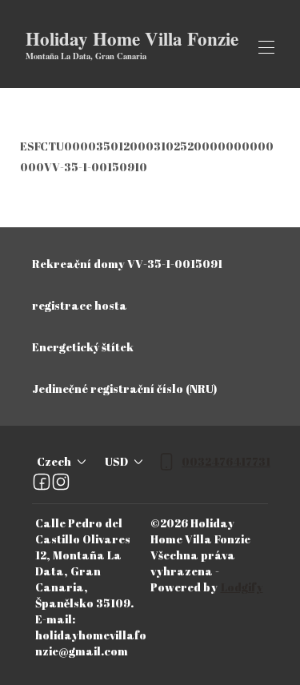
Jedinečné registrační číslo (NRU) (124, 388)
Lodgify (242, 587)
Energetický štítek (83, 347)
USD (116, 461)
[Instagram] (60, 481)
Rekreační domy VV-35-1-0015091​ (127, 263)
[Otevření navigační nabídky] (266, 47)
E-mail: (55, 619)
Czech (54, 461)
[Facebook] (41, 481)
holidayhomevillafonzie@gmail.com (90, 643)
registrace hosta (79, 305)
